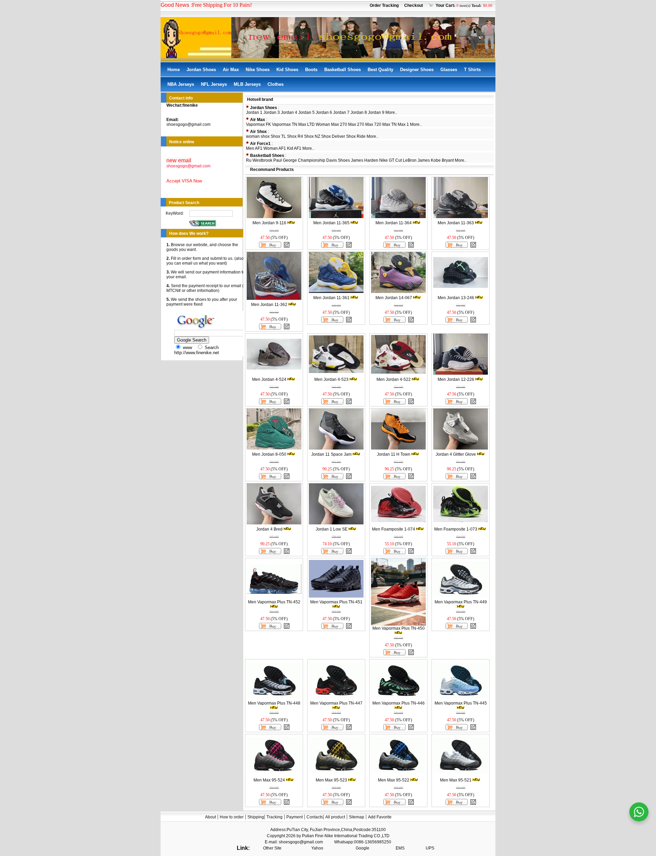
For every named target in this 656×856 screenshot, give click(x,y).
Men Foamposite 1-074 (393, 529)
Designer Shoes (417, 69)
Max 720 (373, 124)
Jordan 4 (289, 112)
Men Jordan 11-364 (393, 222)
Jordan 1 (254, 112)
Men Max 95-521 (456, 780)
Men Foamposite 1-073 (455, 529)
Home (173, 69)
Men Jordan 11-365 (331, 222)
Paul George (285, 160)
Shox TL (278, 136)
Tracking (274, 817)
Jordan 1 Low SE (331, 529)
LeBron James (416, 160)
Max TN (389, 124)
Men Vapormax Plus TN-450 (398, 628)
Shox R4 (295, 136)
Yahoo (317, 848)
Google (362, 848)
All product (335, 817)
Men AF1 (254, 148)
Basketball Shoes (342, 69)
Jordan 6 (324, 112)
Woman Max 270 (331, 124)
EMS (400, 848)
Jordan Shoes (201, 69)
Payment (294, 817)
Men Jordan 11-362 (269, 304)
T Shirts (472, 69)
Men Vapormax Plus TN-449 (461, 602)
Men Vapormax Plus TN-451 (336, 602)
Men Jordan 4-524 (269, 379)
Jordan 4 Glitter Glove (456, 454)
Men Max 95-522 (393, 780)
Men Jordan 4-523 (331, 379)
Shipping (255, 817)
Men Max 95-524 (269, 780)
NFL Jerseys (214, 84)
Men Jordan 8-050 (269, 454)
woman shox (258, 136)
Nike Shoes (258, 69)
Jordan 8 (359, 112)
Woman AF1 (274, 148)
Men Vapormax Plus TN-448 (274, 703)
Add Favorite (380, 817)
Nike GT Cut (390, 160)
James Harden (364, 160)
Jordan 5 (306, 112)
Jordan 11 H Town (393, 454)
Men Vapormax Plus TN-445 (461, 703)
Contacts (314, 817)
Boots (311, 69)
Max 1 (403, 124)
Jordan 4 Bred (269, 529)
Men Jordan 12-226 (456, 379)
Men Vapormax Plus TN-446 (398, 703)
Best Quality (380, 69)
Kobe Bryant (442, 160)
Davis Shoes (338, 160)
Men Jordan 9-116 (269, 222)
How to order (232, 817)
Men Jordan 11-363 (456, 222)
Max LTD (306, 124)
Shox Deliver (333, 136)
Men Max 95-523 (331, 780)
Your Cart (445, 5)
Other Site (272, 848)
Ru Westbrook (259, 160)
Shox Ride (356, 136)
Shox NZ (312, 136)
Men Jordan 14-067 (393, 297)
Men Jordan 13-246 (456, 297)
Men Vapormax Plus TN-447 (336, 703)
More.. (391, 112)
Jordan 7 (341, 112)
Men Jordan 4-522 (394, 379)
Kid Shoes (287, 69)
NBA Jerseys (180, 84)
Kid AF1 (294, 148)
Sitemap (356, 817)
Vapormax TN (284, 124)
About (210, 817)
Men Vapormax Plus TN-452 (274, 602)
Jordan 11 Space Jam (331, 454)
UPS (430, 848)
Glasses (448, 69)
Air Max (231, 69)
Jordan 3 (271, 112)
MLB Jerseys (247, 84)
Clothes (276, 84)
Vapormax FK (258, 124)
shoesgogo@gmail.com (188, 124)
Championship (311, 160)
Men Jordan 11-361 (331, 297)
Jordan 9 (376, 112)
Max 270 (356, 124)
